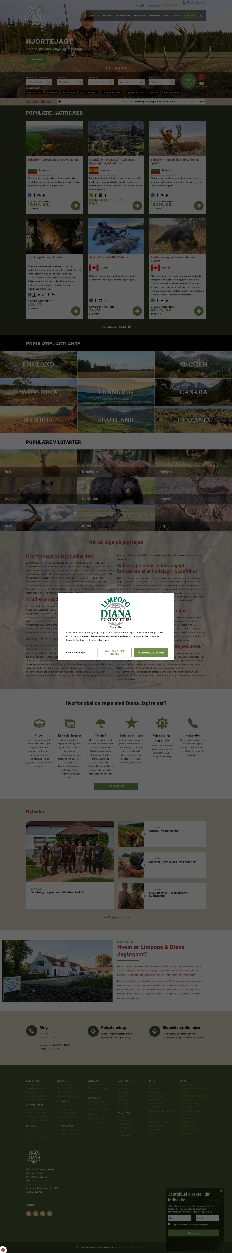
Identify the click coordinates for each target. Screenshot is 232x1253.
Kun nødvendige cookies (114, 652)
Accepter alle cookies (151, 652)
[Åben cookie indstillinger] (3, 1249)
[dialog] (116, 626)
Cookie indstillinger (76, 652)
